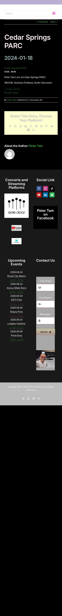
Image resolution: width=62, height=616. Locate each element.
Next (52, 22)
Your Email (45, 281)
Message (45, 314)
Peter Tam (11, 100)
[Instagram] (45, 188)
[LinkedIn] (45, 194)
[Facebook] (38, 188)
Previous (43, 22)
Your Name (45, 297)
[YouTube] (38, 194)
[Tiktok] (52, 188)
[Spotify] (52, 194)
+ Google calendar (12, 89)
